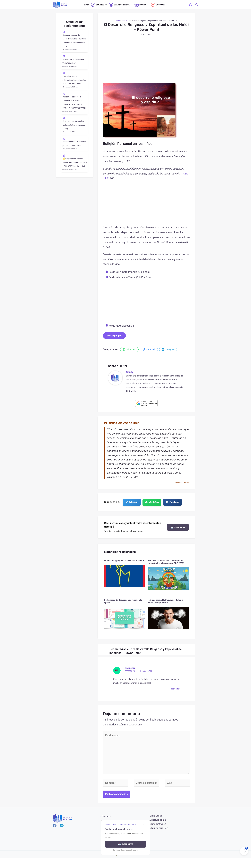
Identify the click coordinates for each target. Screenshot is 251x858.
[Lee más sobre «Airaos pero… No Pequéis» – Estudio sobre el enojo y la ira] (168, 617)
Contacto (106, 816)
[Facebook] (55, 825)
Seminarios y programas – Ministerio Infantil (124, 560)
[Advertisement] (146, 61)
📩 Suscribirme (178, 527)
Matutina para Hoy (159, 828)
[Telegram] (62, 825)
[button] (105, 4)
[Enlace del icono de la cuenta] (190, 5)
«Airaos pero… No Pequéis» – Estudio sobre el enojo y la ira (165, 601)
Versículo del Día (158, 820)
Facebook (174, 502)
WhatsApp (154, 502)
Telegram (133, 502)
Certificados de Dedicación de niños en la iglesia (123, 601)
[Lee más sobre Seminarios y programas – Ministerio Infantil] (124, 575)
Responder (175, 689)
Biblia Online (156, 815)
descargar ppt (114, 335)
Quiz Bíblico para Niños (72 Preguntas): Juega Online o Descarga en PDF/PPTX (166, 562)
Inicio (117, 21)
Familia (124, 21)
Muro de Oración (158, 824)
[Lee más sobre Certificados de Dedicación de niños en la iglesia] (124, 617)
